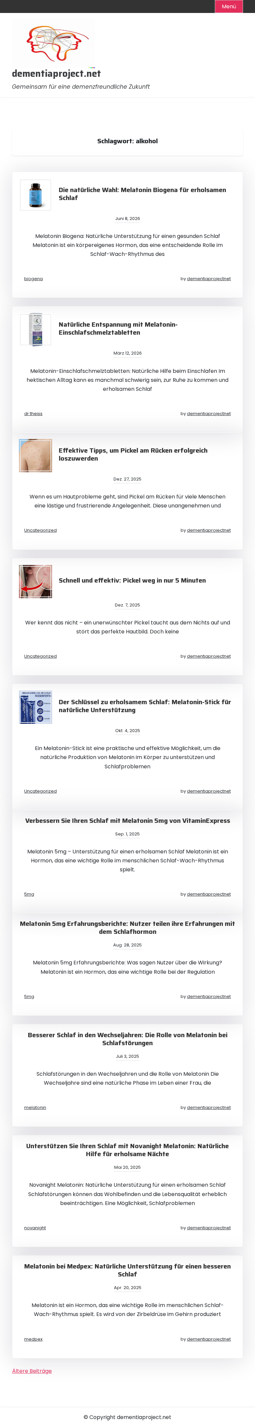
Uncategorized (40, 530)
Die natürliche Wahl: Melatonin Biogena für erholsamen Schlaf (142, 194)
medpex (33, 1339)
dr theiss (33, 413)
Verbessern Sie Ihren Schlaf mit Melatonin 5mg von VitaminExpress (127, 820)
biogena (33, 278)
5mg (29, 894)
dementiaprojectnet (209, 278)
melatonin (35, 1107)
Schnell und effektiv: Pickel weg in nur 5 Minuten (132, 580)
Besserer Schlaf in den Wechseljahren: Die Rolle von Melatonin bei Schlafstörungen (127, 1039)
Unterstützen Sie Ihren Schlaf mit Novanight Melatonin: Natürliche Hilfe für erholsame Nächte (127, 1150)
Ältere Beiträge (32, 1371)
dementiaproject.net (56, 73)
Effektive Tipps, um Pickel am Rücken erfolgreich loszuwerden (133, 454)
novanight (35, 1228)
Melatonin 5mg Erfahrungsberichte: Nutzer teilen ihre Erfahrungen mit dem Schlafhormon (127, 927)
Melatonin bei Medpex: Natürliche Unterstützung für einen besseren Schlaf (127, 1270)
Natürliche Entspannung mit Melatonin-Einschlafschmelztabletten (118, 328)
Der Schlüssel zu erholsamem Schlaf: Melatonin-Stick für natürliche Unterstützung (145, 706)
